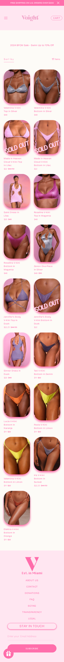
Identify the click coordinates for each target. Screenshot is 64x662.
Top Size (8, 103)
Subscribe (32, 648)
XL (24, 370)
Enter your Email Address (19, 631)
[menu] (6, 18)
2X (29, 212)
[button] (58, 3)
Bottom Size (41, 103)
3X (6, 215)
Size (6, 208)
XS (7, 107)
